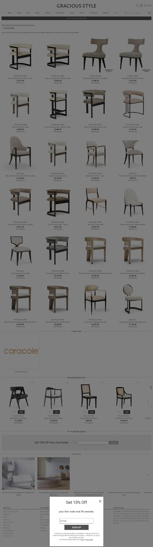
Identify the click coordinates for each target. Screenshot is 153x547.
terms (82, 539)
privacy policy (89, 539)
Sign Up (76, 527)
